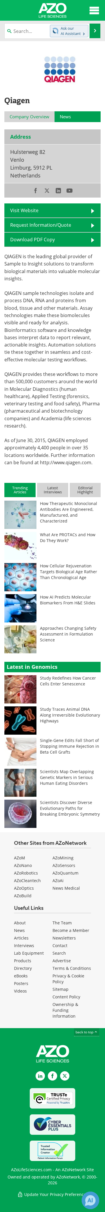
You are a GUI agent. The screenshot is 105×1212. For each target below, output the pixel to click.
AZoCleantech (27, 880)
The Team (62, 923)
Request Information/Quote (40, 225)
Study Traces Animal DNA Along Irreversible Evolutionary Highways (70, 715)
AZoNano (23, 865)
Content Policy (66, 997)
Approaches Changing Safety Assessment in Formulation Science (68, 634)
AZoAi (58, 880)
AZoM (19, 858)
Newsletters (64, 938)
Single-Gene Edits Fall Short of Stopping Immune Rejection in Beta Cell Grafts (69, 746)
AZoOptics (24, 888)
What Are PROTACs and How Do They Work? (67, 537)
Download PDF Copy (32, 239)
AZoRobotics (26, 873)
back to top (85, 1032)
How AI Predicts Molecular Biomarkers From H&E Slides (67, 600)
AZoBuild (23, 895)
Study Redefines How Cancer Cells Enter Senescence (68, 681)
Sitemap (60, 989)
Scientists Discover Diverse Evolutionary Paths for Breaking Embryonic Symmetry (70, 808)
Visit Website (24, 210)
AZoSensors (63, 865)
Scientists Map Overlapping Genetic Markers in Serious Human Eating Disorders (67, 777)
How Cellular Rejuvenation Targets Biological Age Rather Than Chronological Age (68, 571)
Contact (59, 945)
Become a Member (70, 930)
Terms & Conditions (71, 968)
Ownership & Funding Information (65, 1010)
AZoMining (63, 858)
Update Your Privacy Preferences (55, 1194)
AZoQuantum (65, 873)
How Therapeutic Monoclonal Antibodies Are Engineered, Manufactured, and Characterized (68, 512)
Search (59, 953)
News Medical (66, 888)
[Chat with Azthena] (90, 1200)
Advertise (61, 960)
